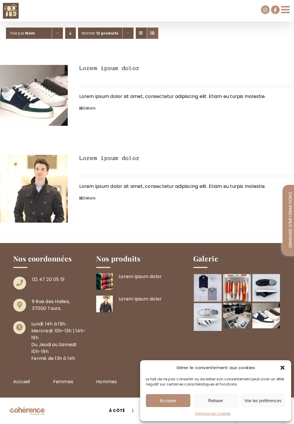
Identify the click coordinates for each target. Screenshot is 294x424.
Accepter (168, 400)
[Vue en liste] (152, 33)
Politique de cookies (213, 413)
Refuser (215, 400)
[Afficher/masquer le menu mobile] (286, 9)
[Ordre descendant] (70, 33)
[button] (282, 368)
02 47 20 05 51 (48, 279)
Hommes (106, 381)
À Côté (117, 410)
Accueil (21, 381)
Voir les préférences (263, 400)
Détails (89, 108)
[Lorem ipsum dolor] (34, 95)
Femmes (63, 381)
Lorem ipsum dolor (109, 68)
